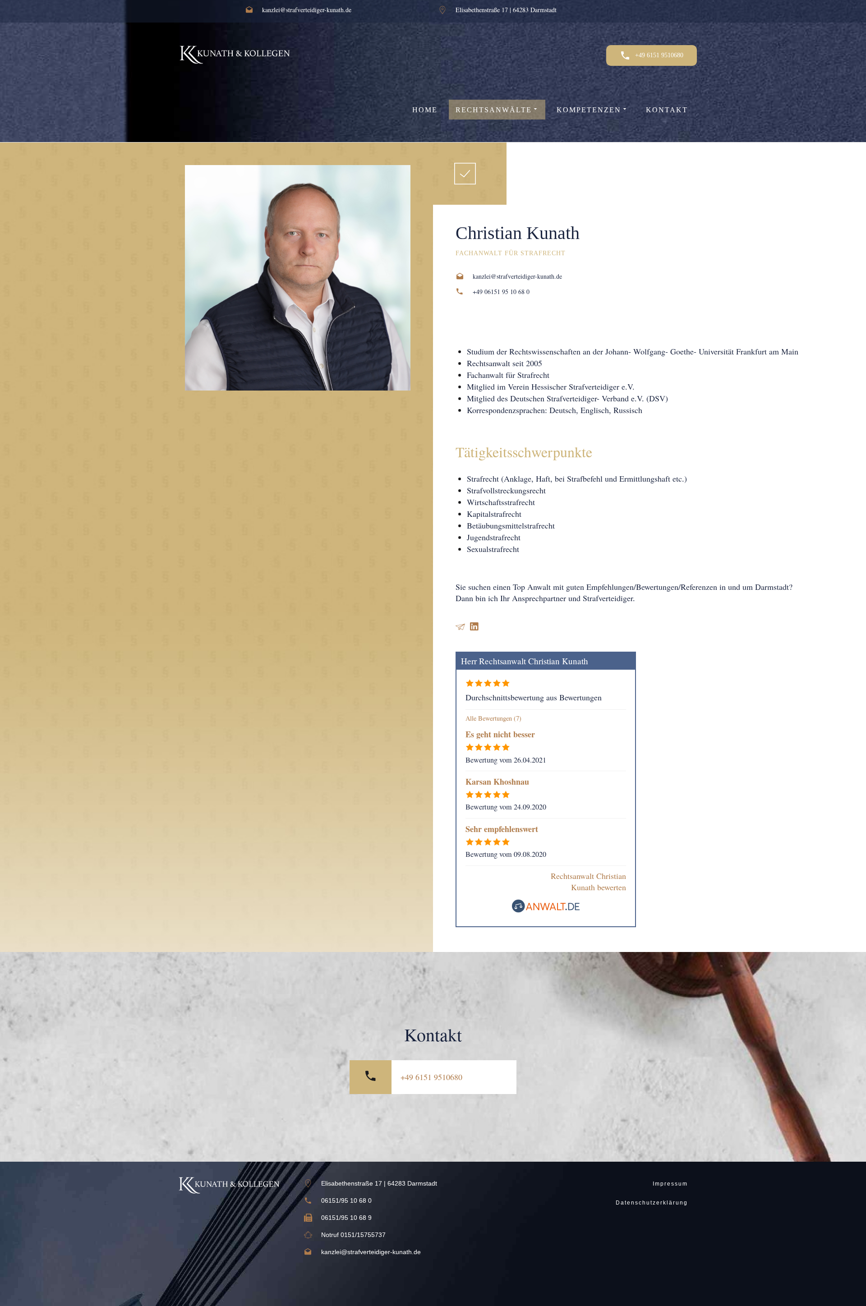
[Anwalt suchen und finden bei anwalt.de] (546, 909)
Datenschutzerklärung (652, 1203)
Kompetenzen (589, 110)
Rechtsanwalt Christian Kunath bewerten (588, 881)
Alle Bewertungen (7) (493, 718)
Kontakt (667, 110)
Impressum (670, 1184)
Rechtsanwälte (494, 110)
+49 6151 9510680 (431, 1076)
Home (425, 110)
